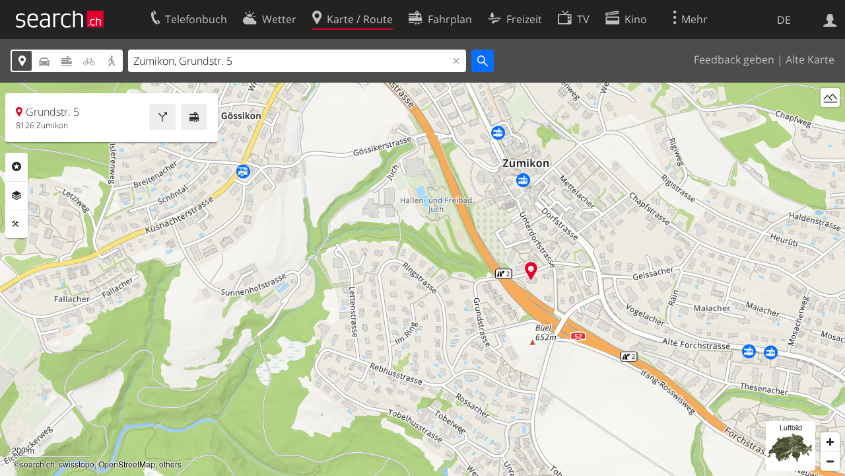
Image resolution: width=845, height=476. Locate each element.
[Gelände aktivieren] (830, 97)
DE (784, 20)
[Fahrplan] (194, 117)
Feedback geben (734, 59)
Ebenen (16, 196)
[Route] (162, 117)
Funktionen (16, 224)
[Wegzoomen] (830, 461)
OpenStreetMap (126, 463)
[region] (422, 279)
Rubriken (16, 166)
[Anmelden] (830, 19)
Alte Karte (810, 59)
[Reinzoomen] (830, 442)
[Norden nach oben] (830, 122)
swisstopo (76, 463)
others (170, 463)
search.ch (37, 463)
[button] (531, 271)
